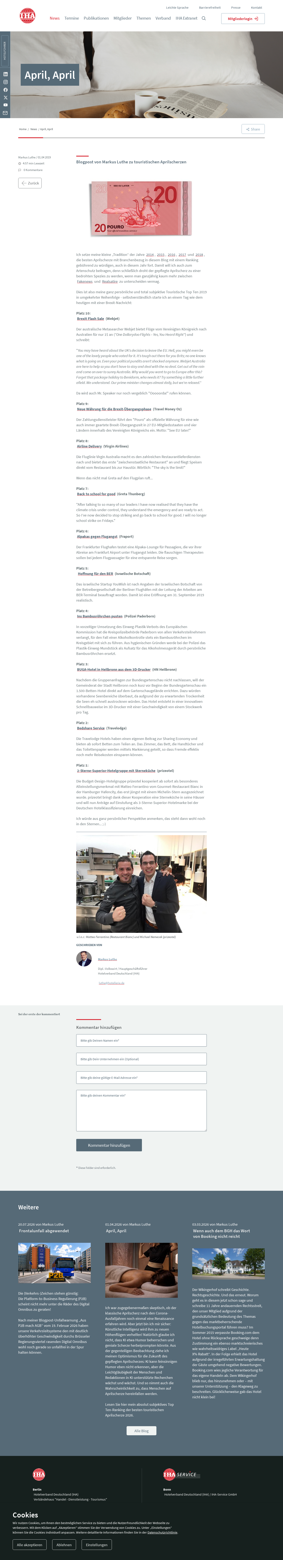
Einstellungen (97, 1544)
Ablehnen (64, 1544)
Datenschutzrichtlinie (162, 1532)
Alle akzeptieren (29, 1544)
